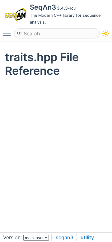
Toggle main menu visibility (8, 32)
